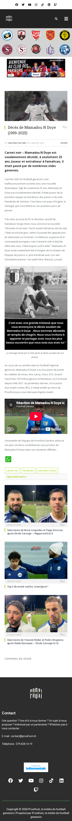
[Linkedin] (49, 4)
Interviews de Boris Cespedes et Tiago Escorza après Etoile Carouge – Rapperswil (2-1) (35, 531)
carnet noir (12, 470)
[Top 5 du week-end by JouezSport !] (36, 562)
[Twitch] (55, 4)
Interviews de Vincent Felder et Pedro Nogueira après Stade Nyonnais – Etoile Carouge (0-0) (35, 641)
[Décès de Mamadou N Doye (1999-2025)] (36, 106)
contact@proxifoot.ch (23, 736)
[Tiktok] (42, 4)
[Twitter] (23, 4)
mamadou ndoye (47, 470)
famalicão (28, 470)
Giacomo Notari (17, 143)
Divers (64, 143)
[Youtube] (29, 4)
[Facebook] (16, 4)
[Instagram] (36, 4)
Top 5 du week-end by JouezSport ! (27, 586)
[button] (66, 18)
